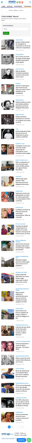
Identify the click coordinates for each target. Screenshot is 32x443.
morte (21, 10)
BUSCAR (6, 33)
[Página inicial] (12, 2)
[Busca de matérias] (30, 3)
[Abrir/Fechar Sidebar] (2, 2)
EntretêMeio (18, 6)
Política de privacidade (8, 438)
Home (3, 6)
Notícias (9, 6)
